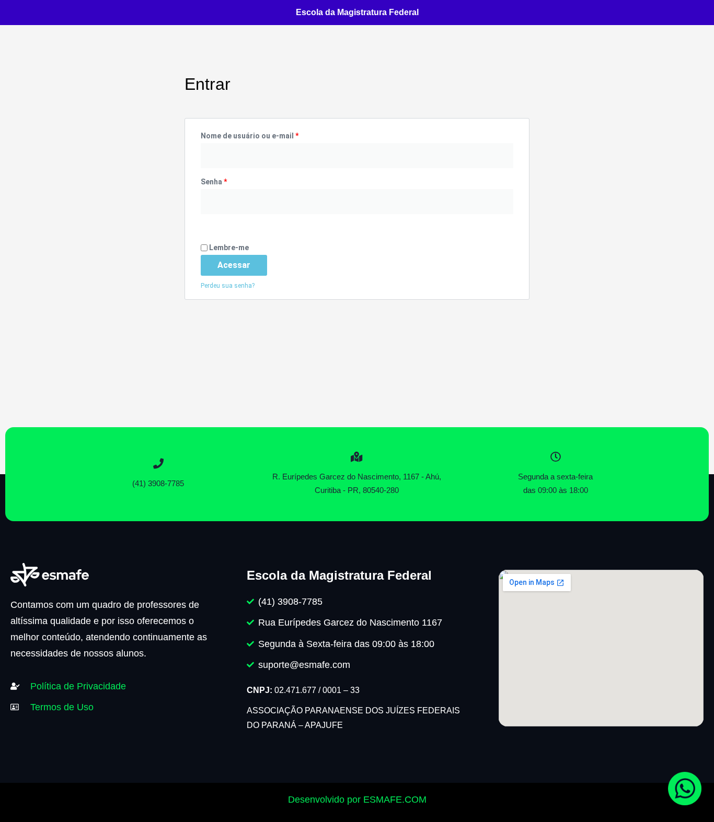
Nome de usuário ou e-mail (270, 134)
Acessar (233, 265)
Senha (234, 180)
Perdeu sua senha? (228, 285)
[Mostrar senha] (204, 222)
